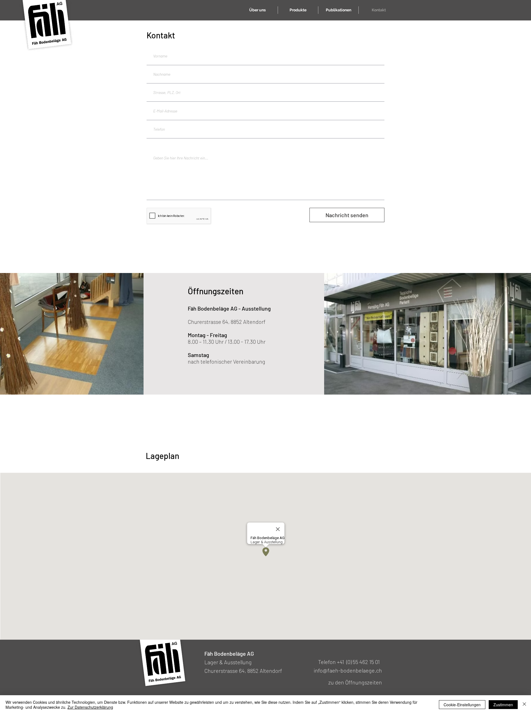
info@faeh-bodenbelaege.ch (348, 670)
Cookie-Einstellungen (462, 704)
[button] (298, 10)
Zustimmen (503, 704)
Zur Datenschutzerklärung (90, 707)
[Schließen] (524, 705)
